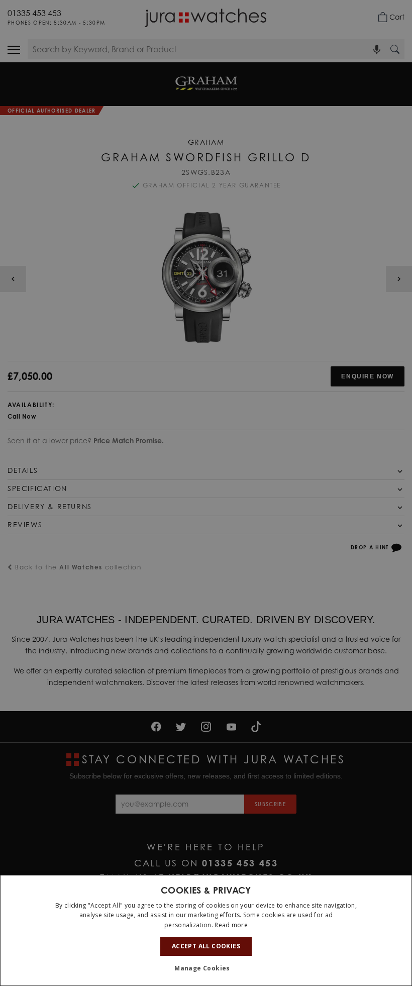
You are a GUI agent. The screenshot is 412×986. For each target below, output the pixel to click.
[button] (206, 968)
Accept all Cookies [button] (206, 946)
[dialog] (206, 930)
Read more (231, 925)
